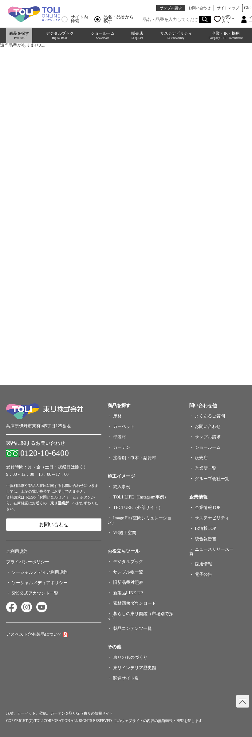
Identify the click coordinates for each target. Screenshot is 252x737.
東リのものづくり (130, 657)
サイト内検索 (79, 19)
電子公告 (203, 574)
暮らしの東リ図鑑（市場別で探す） (140, 615)
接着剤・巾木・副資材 (134, 458)
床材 (117, 416)
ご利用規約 (17, 551)
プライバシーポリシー (27, 562)
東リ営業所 (59, 503)
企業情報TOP (207, 507)
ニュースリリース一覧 (211, 551)
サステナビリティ (176, 35)
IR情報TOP (205, 528)
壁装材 (119, 437)
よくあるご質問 (210, 416)
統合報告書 (205, 539)
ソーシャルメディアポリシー (40, 582)
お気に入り (228, 19)
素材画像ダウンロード (134, 603)
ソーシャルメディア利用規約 (40, 572)
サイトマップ (228, 8)
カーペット (124, 426)
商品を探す (19, 35)
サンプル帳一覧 (128, 572)
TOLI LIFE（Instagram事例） (140, 497)
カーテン (121, 447)
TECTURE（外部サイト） (138, 507)
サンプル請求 (171, 8)
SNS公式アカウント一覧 (35, 593)
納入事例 (121, 486)
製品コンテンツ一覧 (132, 628)
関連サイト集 (126, 678)
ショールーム (103, 35)
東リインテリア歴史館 (134, 667)
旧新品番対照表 (128, 582)
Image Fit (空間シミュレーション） (139, 520)
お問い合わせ (199, 8)
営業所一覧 (205, 468)
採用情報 (203, 564)
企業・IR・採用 (226, 35)
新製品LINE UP (128, 593)
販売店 (137, 35)
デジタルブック (60, 35)
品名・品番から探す (119, 19)
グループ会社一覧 (212, 478)
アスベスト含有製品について (34, 634)
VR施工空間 (124, 532)
